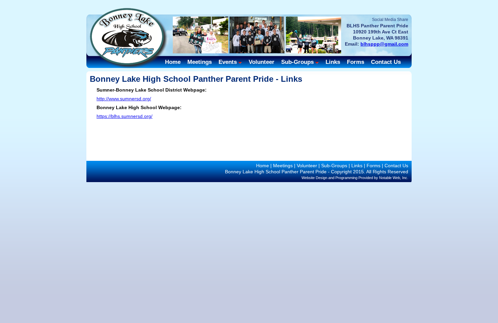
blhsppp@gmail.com (384, 44)
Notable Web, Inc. (393, 178)
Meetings (199, 62)
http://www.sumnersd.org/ (124, 98)
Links (333, 62)
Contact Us (386, 62)
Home (173, 62)
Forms (355, 62)
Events (228, 62)
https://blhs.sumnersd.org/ (124, 116)
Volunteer (261, 62)
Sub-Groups (297, 62)
